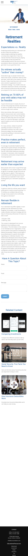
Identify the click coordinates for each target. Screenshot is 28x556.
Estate (14, 550)
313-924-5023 (15, 532)
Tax (14, 553)
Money (14, 555)
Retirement (14, 546)
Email (2, 273)
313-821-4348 (15, 533)
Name (2, 264)
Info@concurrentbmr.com (14, 540)
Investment (14, 548)
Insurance (14, 551)
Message (3, 282)
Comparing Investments (11, 334)
